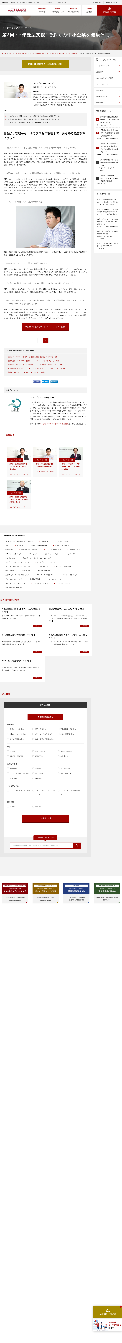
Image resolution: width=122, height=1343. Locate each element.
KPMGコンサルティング (13, 554)
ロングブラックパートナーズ (46, 562)
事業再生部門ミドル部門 (16, 368)
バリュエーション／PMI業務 (36, 372)
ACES (7, 545)
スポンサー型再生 (37, 368)
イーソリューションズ (63, 583)
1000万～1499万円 (67, 751)
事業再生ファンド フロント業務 (19, 361)
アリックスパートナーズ (63, 566)
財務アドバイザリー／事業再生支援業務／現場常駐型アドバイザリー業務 (32, 357)
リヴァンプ (71, 554)
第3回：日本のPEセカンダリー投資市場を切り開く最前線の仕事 (107, 212)
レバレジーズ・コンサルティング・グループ (19, 541)
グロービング (32, 554)
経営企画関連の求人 (17, 739)
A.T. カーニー (26, 570)
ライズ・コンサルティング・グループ (17, 562)
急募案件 (38, 778)
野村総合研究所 (35, 579)
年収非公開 (64, 756)
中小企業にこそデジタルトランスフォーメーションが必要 (45, 327)
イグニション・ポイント (52, 554)
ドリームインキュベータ (40, 583)
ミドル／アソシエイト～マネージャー (45, 792)
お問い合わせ (113, 2)
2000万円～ (39, 756)
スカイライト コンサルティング (15, 583)
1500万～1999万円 (16, 756)
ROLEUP (20, 545)
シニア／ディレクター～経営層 (70, 792)
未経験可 (38, 768)
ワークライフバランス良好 (19, 773)
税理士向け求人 (40, 729)
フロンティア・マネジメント (46, 575)
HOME (4, 53)
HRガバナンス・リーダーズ (29, 549)
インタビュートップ (102, 66)
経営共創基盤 (9, 570)
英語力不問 (39, 773)
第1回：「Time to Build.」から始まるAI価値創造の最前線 (107, 246)
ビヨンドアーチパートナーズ (66, 541)
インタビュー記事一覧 (37, 53)
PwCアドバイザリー (44, 570)
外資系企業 (14, 768)
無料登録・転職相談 (109, 12)
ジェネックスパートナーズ (56, 579)
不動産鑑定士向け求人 (68, 729)
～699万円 (13, 751)
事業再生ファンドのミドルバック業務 (20, 365)
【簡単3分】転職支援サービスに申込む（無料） (45, 64)
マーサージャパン (75, 549)
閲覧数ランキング (101, 97)
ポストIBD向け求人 (67, 734)
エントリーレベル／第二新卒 (20, 790)
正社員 (12, 806)
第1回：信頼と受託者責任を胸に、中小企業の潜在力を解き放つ (107, 202)
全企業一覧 (99, 102)
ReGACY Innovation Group (39, 545)
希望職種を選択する (45, 717)
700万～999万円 (40, 751)
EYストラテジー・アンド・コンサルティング (37, 558)
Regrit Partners (10, 558)
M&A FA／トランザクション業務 (48, 361)
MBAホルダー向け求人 (18, 734)
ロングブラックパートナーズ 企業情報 (54, 424)
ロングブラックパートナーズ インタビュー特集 (62, 53)
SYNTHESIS (45, 541)
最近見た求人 (97, 2)
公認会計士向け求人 (17, 729)
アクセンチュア (43, 566)
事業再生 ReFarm (14, 372)
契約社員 (38, 806)
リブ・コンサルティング (54, 549)
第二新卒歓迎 (65, 768)
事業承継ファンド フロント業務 (51, 365)
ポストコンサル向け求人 (43, 734)
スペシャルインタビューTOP (18, 53)
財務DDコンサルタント (57, 368)
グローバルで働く (67, 773)
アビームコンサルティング (13, 579)
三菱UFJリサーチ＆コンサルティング (17, 575)
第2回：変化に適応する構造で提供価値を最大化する (107, 234)
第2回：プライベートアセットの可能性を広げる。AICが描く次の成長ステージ (107, 222)
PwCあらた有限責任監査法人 (14, 587)
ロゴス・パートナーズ (62, 545)
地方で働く (14, 778)
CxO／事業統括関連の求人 (44, 739)
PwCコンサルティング (70, 575)
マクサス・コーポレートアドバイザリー (17, 566)
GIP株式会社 (9, 549)
